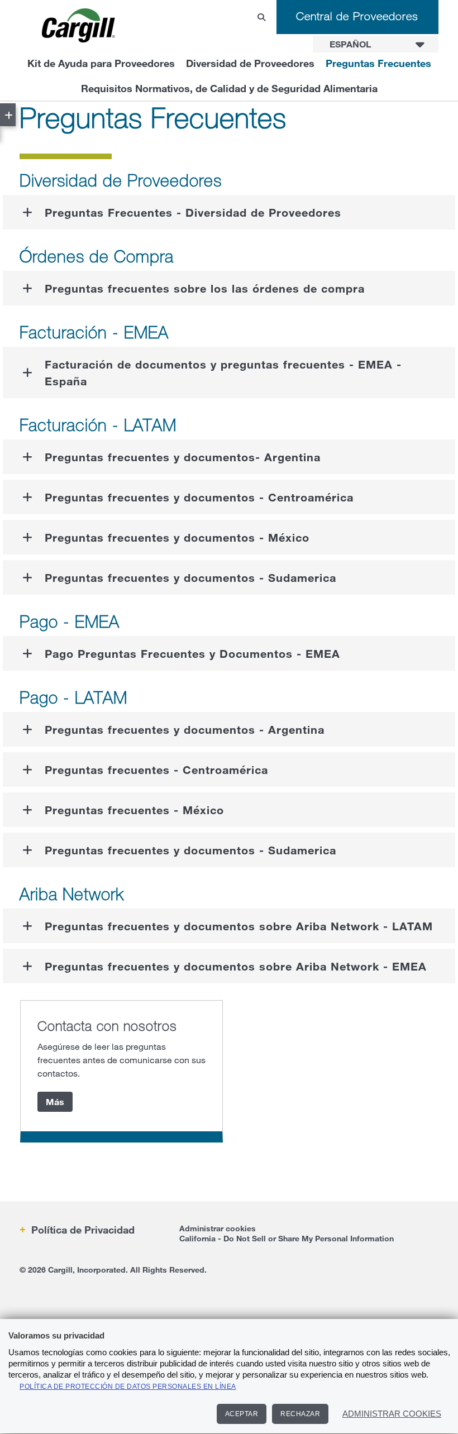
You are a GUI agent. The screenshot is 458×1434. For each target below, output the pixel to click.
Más (55, 1101)
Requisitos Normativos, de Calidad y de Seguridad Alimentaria (229, 88)
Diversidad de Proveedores (250, 63)
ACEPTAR (242, 1414)
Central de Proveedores (357, 15)
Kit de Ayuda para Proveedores (101, 63)
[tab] (229, 212)
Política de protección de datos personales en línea (128, 1386)
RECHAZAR (300, 1414)
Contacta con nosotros (107, 1025)
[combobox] (375, 44)
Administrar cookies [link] (217, 1228)
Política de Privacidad (81, 1229)
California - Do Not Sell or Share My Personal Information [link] (286, 1238)
